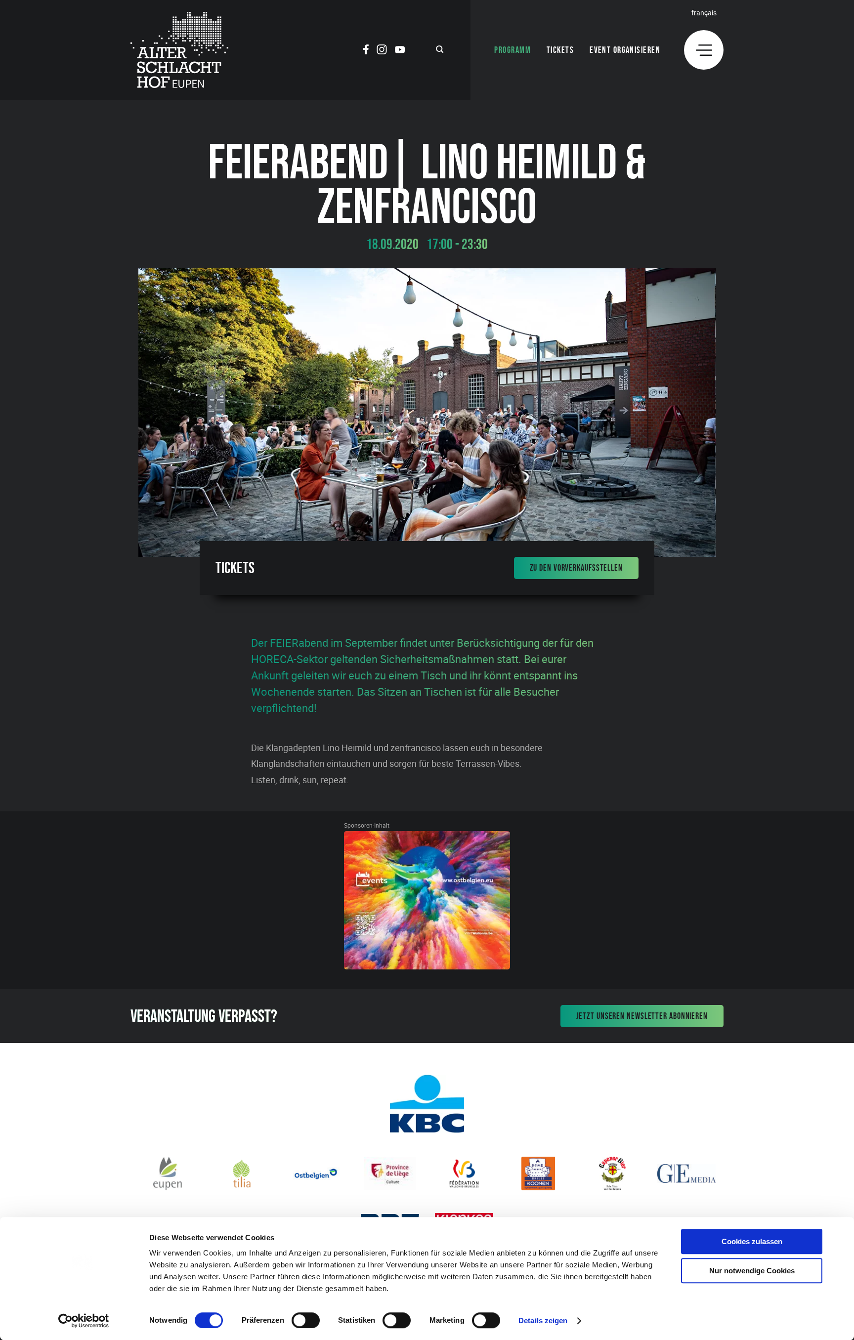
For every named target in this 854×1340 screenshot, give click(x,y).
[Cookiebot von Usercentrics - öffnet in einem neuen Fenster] (84, 1320)
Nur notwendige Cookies (752, 1270)
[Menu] (704, 50)
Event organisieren (625, 50)
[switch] (306, 1320)
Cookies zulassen (752, 1241)
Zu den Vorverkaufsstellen (576, 568)
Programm (512, 50)
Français (704, 12)
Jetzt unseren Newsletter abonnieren (642, 1016)
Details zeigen (542, 1320)
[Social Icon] (366, 51)
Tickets (560, 50)
